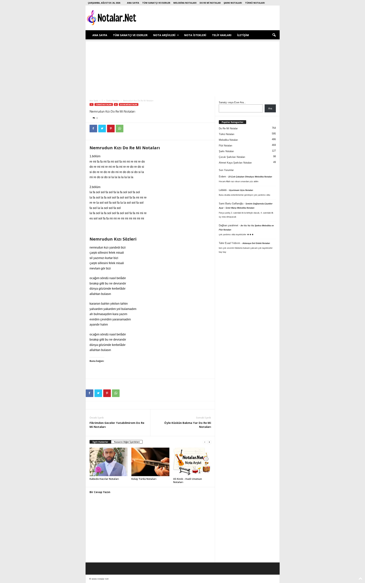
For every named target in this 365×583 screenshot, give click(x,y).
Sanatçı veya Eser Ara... (232, 102)
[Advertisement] (183, 68)
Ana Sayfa (133, 2)
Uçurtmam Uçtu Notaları (241, 190)
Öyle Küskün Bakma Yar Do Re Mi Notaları (187, 425)
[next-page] (209, 442)
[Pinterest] (111, 128)
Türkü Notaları (255, 2)
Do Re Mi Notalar (210, 2)
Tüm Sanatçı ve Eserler (156, 2)
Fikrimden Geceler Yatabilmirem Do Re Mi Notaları (117, 425)
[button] (274, 35)
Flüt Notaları (225, 145)
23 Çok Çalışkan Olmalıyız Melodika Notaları (250, 177)
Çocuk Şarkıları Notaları (232, 157)
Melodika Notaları (185, 2)
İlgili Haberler (100, 441)
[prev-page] (205, 442)
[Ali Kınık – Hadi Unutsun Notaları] (192, 462)
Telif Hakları (221, 35)
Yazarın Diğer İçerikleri (127, 441)
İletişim (243, 35)
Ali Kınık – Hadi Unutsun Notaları (187, 480)
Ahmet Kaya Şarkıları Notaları (235, 162)
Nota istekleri (195, 35)
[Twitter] (102, 128)
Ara (270, 108)
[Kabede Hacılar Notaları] (109, 462)
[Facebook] (93, 128)
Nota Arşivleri (164, 35)
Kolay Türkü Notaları (143, 479)
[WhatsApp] (119, 128)
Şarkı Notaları (233, 2)
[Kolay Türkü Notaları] (150, 462)
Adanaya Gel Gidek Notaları (256, 243)
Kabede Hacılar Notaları (104, 479)
